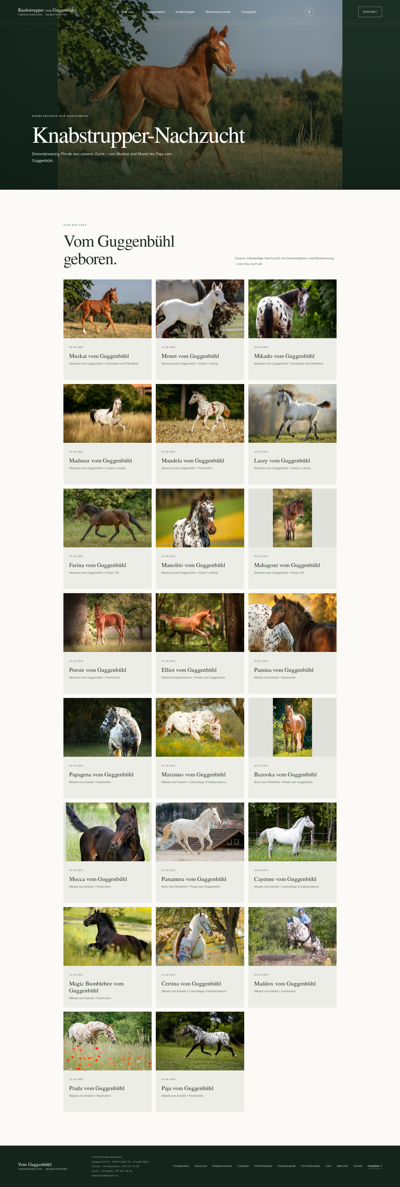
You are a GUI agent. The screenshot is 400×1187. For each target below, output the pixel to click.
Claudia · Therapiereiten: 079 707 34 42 (115, 1166)
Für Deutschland (310, 1166)
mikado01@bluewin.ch (105, 1175)
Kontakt (370, 11)
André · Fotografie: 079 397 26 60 (112, 1171)
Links (328, 1166)
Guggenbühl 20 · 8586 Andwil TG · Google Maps (120, 1161)
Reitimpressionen (218, 12)
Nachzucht (201, 1166)
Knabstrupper (185, 12)
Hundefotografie (287, 1166)
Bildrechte (342, 1166)
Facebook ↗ (375, 1166)
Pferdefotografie (263, 1166)
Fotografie (248, 12)
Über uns (127, 12)
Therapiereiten (154, 12)
